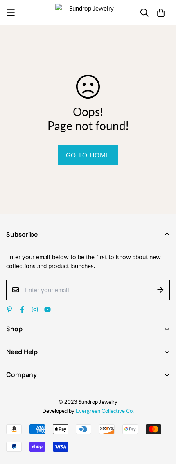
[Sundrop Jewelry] (88, 12)
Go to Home (88, 155)
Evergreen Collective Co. (105, 411)
